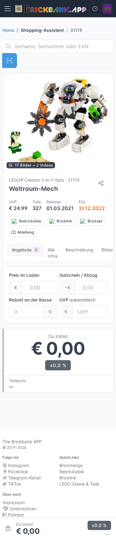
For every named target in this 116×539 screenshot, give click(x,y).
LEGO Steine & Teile (79, 483)
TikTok (14, 483)
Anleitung (25, 232)
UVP (77, 299)
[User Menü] (107, 8)
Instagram (18, 465)
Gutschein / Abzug (78, 275)
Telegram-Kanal (24, 477)
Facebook (17, 471)
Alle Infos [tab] (53, 253)
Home (8, 30)
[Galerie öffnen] (58, 123)
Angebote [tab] (24, 249)
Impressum (13, 502)
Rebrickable (71, 471)
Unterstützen (22, 508)
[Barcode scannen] (9, 60)
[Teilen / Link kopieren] (101, 183)
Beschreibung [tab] (79, 249)
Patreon (15, 514)
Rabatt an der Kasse (30, 299)
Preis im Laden (24, 275)
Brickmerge (71, 465)
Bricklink (67, 477)
